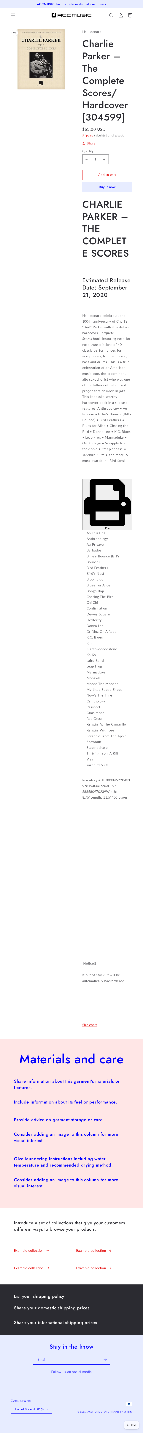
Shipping (87, 135)
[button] (13, 15)
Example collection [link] (29, 1250)
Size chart (89, 1025)
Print (107, 528)
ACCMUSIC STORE (98, 1412)
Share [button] (91, 143)
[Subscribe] (105, 1360)
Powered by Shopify (121, 1412)
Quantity (88, 151)
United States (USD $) (29, 1409)
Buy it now (107, 187)
